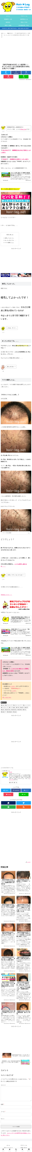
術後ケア (4, 712)
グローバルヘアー (18, 705)
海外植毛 (14, 709)
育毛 (25, 709)
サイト (3, 1118)
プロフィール (23, 1145)
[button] (28, 533)
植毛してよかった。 (10, 238)
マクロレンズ (5, 707)
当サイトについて (8, 1147)
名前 (2, 1104)
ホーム (8, 1145)
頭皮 (15, 712)
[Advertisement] (16, 50)
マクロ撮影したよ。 (10, 242)
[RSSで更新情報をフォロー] (16, 782)
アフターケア (9, 705)
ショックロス (27, 705)
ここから (12, 686)
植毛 (3, 709)
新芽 (27, 707)
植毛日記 (4, 702)
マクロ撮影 (12, 707)
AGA (3, 705)
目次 (8, 234)
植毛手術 (8, 709)
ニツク (10, 772)
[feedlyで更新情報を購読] (14, 782)
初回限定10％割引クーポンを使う (19, 159)
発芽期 (20, 709)
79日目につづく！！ (6, 594)
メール (3, 1111)
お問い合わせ (23, 1147)
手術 (18, 707)
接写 (23, 707)
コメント (3, 1085)
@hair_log (23, 129)
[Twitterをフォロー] (12, 782)
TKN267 (4, 159)
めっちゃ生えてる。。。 (11, 240)
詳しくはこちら (6, 697)
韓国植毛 (10, 712)
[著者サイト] (10, 782)
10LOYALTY (5, 150)
